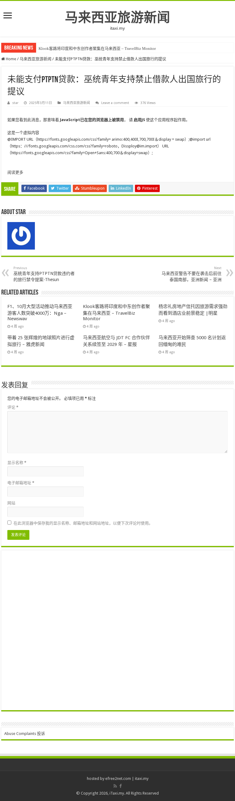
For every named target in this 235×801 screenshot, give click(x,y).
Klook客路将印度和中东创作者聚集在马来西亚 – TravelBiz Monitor (97, 48)
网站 (11, 503)
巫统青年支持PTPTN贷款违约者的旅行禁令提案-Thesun (44, 274)
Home (10, 59)
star (15, 103)
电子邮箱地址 (20, 482)
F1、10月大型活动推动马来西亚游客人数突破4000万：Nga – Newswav (39, 312)
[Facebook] (120, 786)
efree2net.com (118, 778)
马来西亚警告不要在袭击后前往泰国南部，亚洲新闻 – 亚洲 (192, 274)
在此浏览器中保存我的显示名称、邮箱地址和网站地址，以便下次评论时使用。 (83, 523)
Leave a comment (115, 103)
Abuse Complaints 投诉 (24, 733)
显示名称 (16, 462)
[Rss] (115, 786)
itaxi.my (141, 778)
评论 (12, 407)
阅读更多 (15, 172)
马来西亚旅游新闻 (117, 17)
